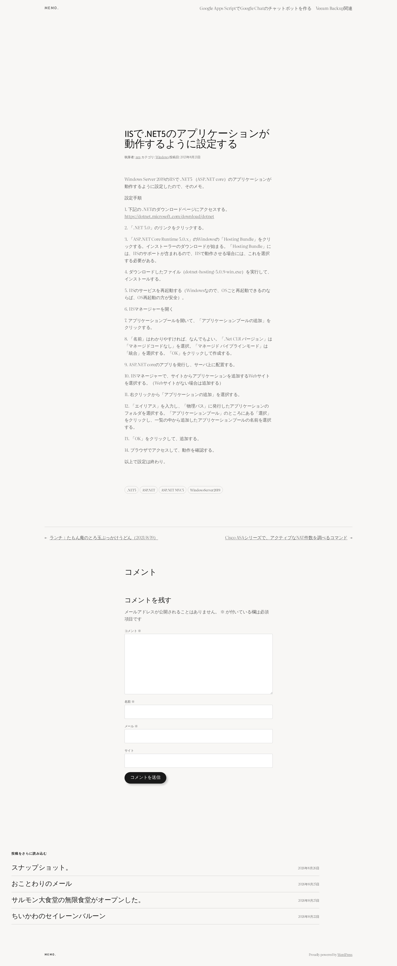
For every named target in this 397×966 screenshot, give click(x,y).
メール (131, 725)
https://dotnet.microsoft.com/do (155, 216)
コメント (133, 630)
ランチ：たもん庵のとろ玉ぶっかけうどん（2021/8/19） (104, 537)
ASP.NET (148, 489)
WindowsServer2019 (205, 489)
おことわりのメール (41, 884)
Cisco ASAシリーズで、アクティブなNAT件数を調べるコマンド (286, 537)
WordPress (344, 954)
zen (138, 156)
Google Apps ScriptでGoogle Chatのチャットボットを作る (255, 8)
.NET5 (131, 489)
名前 (130, 701)
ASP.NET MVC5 (172, 489)
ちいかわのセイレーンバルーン (58, 916)
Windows (162, 156)
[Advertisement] (198, 64)
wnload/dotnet (200, 216)
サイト (129, 750)
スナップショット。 (41, 867)
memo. (52, 8)
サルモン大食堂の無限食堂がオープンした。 (78, 900)
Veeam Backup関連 (334, 8)
